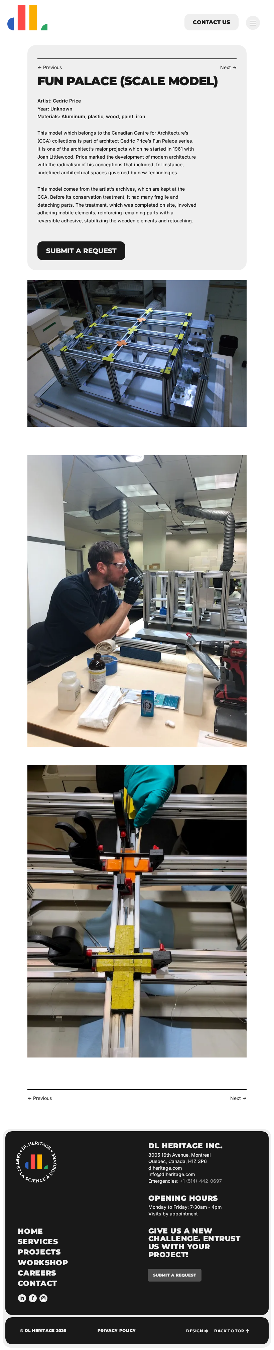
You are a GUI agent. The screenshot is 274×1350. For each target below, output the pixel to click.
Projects (39, 1252)
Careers (37, 1273)
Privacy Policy (117, 1330)
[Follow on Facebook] (33, 1298)
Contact (37, 1283)
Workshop (43, 1262)
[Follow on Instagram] (43, 1298)
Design (194, 1330)
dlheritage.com (165, 1168)
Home (30, 1231)
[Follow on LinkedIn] (22, 1298)
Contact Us (211, 22)
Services (38, 1241)
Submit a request (81, 251)
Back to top (229, 1330)
